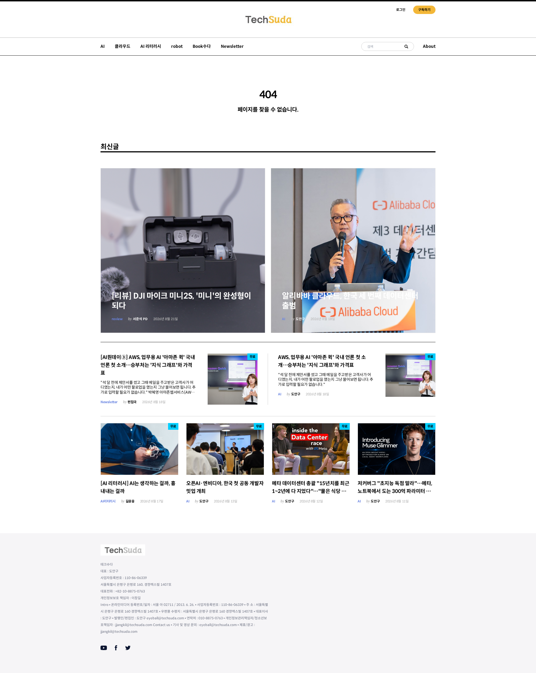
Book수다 (202, 46)
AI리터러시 (108, 501)
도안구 (300, 319)
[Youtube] (103, 648)
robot (177, 46)
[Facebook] (116, 648)
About (429, 46)
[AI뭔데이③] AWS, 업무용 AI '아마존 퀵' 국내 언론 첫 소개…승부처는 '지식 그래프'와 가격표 (147, 365)
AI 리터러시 (150, 46)
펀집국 (132, 402)
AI (102, 46)
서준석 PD (140, 319)
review (117, 319)
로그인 (400, 10)
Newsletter (232, 46)
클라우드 (122, 46)
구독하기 (424, 10)
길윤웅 (130, 501)
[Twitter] (128, 648)
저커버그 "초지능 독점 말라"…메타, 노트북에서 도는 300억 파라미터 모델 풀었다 (397, 491)
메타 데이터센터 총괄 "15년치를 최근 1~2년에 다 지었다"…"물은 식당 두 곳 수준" (311, 491)
